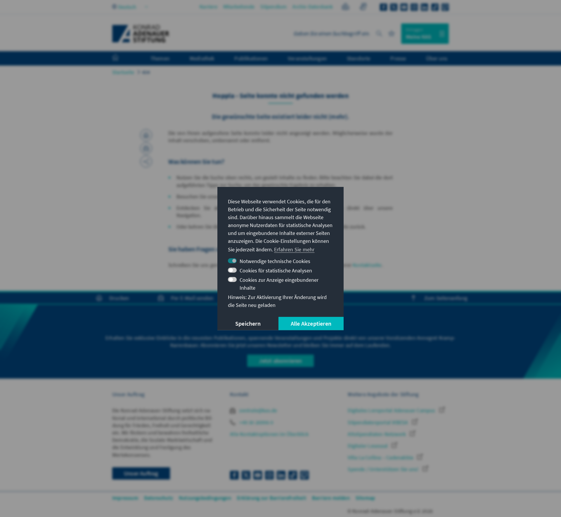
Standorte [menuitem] (358, 58)
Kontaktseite (367, 265)
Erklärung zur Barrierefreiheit (271, 497)
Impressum (125, 497)
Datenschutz (158, 497)
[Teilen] (146, 161)
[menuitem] (121, 58)
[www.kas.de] (140, 33)
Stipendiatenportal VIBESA (378, 422)
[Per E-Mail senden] (146, 148)
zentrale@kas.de (257, 410)
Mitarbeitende (239, 6)
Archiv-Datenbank (312, 6)
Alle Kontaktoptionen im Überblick (269, 434)
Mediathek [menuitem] (202, 58)
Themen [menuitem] (159, 58)
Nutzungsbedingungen (205, 497)
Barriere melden (331, 497)
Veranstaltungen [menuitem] (307, 58)
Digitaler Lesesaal (368, 445)
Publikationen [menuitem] (251, 58)
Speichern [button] (248, 323)
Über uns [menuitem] (436, 58)
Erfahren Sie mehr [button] (294, 249)
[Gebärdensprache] (363, 7)
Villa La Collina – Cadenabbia (381, 457)
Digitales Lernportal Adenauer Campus (392, 410)
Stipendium (273, 6)
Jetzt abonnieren (280, 360)
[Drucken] (146, 135)
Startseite (123, 72)
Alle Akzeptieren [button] (311, 323)
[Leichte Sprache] (345, 7)
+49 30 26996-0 (255, 422)
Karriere (208, 6)
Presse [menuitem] (398, 58)
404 (146, 72)
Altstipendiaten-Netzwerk (377, 434)
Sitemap (365, 497)
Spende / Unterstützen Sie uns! (384, 469)
